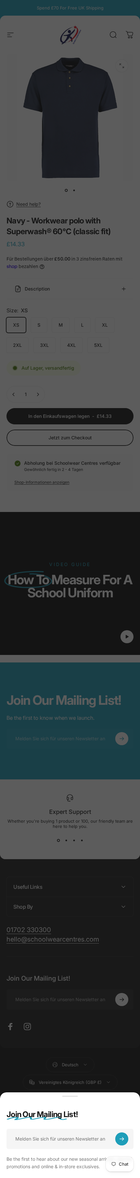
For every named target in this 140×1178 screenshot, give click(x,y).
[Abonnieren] (121, 1138)
